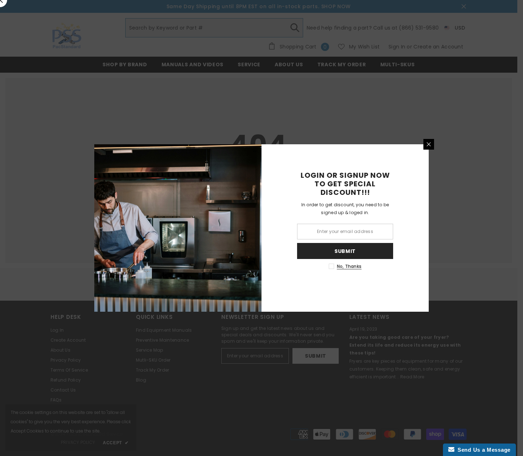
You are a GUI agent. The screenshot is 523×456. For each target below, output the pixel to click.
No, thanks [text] (349, 266)
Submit (345, 251)
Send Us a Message (482, 450)
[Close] (428, 144)
